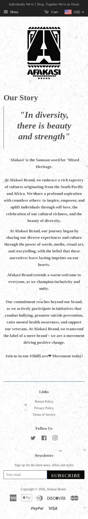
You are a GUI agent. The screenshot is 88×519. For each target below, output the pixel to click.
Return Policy (44, 401)
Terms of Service (44, 414)
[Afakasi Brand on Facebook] (44, 439)
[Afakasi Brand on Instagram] (54, 439)
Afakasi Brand (57, 489)
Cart (54, 12)
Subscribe (65, 475)
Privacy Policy (44, 408)
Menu (13, 12)
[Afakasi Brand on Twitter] (33, 439)
